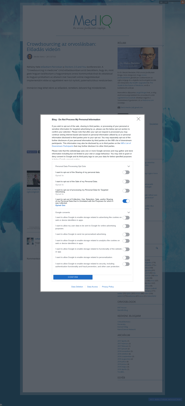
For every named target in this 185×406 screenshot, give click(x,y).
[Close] (139, 119)
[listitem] (92, 166)
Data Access (92, 287)
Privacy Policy (108, 287)
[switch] (126, 172)
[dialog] (92, 203)
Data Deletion (77, 287)
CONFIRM (73, 277)
